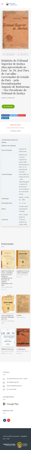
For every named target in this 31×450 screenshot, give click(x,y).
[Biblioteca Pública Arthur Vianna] (4, 420)
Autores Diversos (20, 317)
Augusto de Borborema (8, 98)
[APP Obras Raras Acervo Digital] (15, 403)
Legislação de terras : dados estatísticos (22, 272)
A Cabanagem (20, 349)
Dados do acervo (15, 125)
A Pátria (18, 315)
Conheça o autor (15, 131)
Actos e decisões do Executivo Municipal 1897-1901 (7, 317)
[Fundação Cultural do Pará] (8, 420)
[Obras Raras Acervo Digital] (11, 4)
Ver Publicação (8, 106)
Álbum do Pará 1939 (7, 349)
